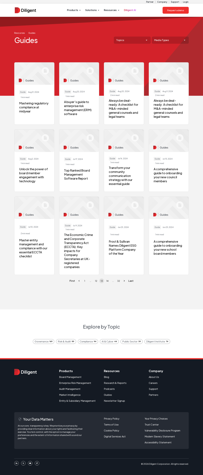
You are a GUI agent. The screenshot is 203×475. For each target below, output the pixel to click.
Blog (106, 377)
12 (96, 280)
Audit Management (69, 388)
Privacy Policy (111, 418)
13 (102, 280)
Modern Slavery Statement (160, 436)
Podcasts (109, 388)
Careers (153, 382)
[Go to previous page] (79, 280)
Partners (153, 394)
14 (107, 280)
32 (118, 280)
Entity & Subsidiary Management (77, 400)
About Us (154, 377)
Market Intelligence (70, 394)
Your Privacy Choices (156, 418)
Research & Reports (115, 382)
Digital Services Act (115, 436)
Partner (150, 1)
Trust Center (152, 424)
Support (175, 1)
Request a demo (175, 10)
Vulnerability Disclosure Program (162, 430)
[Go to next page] (124, 280)
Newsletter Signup (114, 400)
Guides (32, 33)
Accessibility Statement (158, 442)
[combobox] (132, 40)
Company (162, 1)
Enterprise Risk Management (75, 382)
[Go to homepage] (25, 372)
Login (185, 1)
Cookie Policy (111, 430)
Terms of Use (111, 424)
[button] (74, 10)
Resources (19, 33)
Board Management (70, 377)
